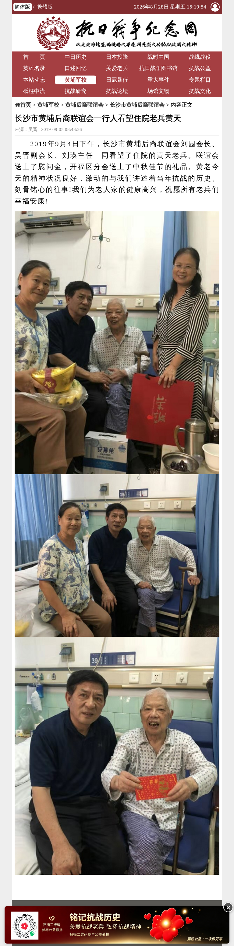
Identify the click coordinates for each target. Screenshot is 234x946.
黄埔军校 (76, 80)
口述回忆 (76, 68)
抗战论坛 (117, 91)
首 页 (34, 57)
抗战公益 (200, 68)
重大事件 (158, 80)
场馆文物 (158, 91)
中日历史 (76, 57)
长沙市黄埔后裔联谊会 (137, 105)
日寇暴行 (117, 80)
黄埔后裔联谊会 (84, 105)
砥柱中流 (34, 91)
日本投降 (117, 57)
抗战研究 (76, 91)
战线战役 (200, 57)
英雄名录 (34, 68)
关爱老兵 (117, 68)
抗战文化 (200, 91)
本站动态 (34, 80)
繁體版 (45, 7)
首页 (25, 105)
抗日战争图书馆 (158, 68)
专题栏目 (200, 80)
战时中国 (158, 57)
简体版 (22, 7)
